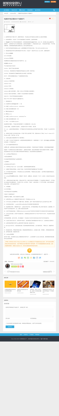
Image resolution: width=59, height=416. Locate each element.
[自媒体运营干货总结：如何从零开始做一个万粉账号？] (48, 287)
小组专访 (26, 334)
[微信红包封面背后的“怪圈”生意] (23, 287)
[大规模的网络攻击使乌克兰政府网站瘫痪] (10, 287)
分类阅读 (7, 10)
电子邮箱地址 (33, 318)
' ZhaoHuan (7, 21)
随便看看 (30, 10)
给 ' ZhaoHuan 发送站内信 (20, 266)
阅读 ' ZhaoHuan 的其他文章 (14, 266)
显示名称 (8, 318)
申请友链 (37, 334)
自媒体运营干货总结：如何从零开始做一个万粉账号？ (48, 291)
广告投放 (31, 334)
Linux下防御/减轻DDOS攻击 (13, 271)
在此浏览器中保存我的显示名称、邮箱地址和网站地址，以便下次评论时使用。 (24, 323)
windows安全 (13, 13)
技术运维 (23, 10)
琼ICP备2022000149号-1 (34, 338)
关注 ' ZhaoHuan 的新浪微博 (23, 266)
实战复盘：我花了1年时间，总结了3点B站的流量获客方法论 (35, 291)
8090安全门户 (12, 3)
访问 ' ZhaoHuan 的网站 (18, 266)
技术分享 (15, 10)
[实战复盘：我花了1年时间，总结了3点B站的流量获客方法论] (36, 287)
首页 (7, 13)
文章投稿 (38, 10)
